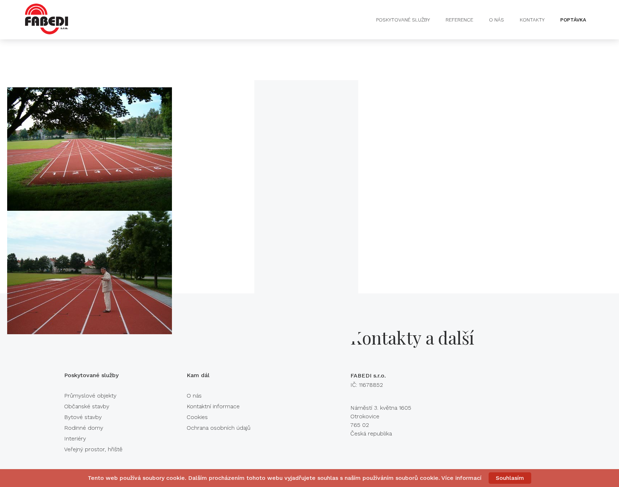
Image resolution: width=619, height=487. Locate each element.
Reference (459, 20)
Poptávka (573, 20)
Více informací (461, 477)
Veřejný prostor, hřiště (93, 449)
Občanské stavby (86, 406)
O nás (496, 20)
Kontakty (532, 20)
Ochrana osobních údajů (218, 427)
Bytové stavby (83, 417)
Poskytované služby (403, 20)
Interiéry (75, 438)
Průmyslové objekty (90, 395)
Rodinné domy (83, 427)
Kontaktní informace (213, 406)
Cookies (197, 417)
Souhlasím (510, 477)
